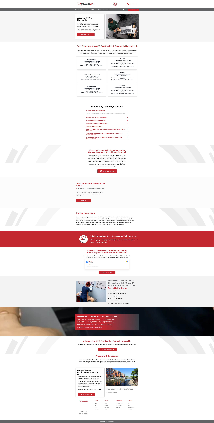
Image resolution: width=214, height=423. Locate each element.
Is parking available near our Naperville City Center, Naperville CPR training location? (104, 138)
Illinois (106, 403)
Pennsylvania (107, 407)
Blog (128, 403)
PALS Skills (122, 89)
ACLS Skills (122, 62)
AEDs (99, 9)
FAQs (129, 405)
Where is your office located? (94, 126)
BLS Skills (122, 76)
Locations (83, 9)
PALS (96, 407)
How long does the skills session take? (96, 117)
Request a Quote (118, 405)
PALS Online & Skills (91, 89)
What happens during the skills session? (97, 123)
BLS (95, 405)
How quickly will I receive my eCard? (96, 120)
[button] (127, 10)
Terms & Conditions (131, 407)
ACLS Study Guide (114, 361)
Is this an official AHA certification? (95, 110)
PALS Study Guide (125, 361)
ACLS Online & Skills (91, 62)
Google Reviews (100, 362)
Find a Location (106, 9)
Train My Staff (91, 9)
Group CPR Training (119, 403)
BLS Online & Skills (91, 76)
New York (106, 405)
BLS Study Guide (105, 361)
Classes (76, 9)
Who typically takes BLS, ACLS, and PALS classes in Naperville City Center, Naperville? (104, 134)
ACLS (96, 403)
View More (96, 409)
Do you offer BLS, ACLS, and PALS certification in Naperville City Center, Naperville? (105, 130)
